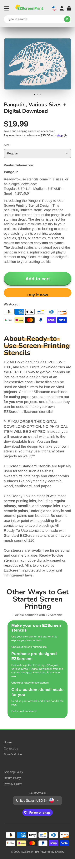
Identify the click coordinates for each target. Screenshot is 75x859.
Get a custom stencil (23, 711)
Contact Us (11, 748)
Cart (69, 8)
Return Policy (12, 777)
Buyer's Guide (13, 754)
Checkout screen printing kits (29, 646)
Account (61, 8)
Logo (29, 8)
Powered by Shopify (52, 851)
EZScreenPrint (30, 851)
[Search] (67, 19)
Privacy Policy (13, 783)
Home (8, 742)
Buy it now (37, 295)
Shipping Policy (13, 772)
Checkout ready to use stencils (30, 682)
